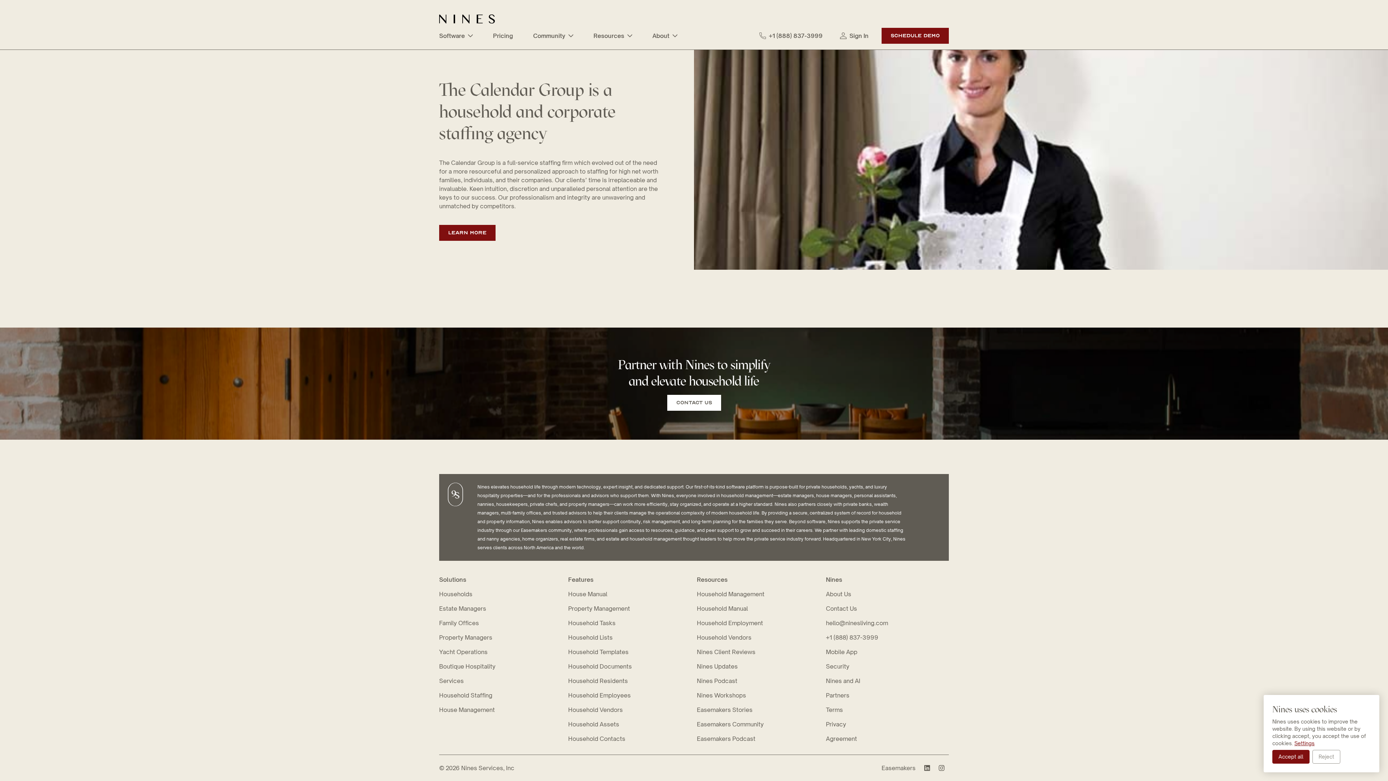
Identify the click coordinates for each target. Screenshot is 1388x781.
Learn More (467, 233)
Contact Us (694, 403)
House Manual (587, 594)
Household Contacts (596, 738)
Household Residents (598, 680)
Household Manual (722, 608)
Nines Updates (717, 666)
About (660, 35)
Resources (609, 35)
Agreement (841, 738)
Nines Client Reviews (726, 652)
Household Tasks (592, 623)
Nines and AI (843, 680)
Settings (1304, 743)
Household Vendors (595, 709)
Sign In (859, 35)
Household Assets (593, 724)
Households (455, 594)
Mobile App (841, 652)
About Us (838, 594)
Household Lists (590, 637)
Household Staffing (465, 695)
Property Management (599, 608)
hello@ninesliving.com (857, 623)
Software (452, 35)
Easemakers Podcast (726, 738)
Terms (834, 709)
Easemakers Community (730, 724)
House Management (467, 709)
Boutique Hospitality (467, 666)
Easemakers (899, 768)
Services (451, 680)
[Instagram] (941, 768)
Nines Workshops (721, 695)
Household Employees (599, 695)
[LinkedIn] (927, 768)
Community (549, 35)
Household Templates (598, 652)
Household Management (730, 594)
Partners (837, 695)
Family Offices (459, 623)
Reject (1326, 757)
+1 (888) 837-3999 (796, 35)
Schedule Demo (915, 36)
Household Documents (600, 666)
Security (837, 666)
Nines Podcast (717, 680)
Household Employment (730, 623)
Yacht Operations (463, 652)
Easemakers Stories (725, 709)
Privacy (836, 724)
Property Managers (465, 637)
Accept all (1290, 757)
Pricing (503, 35)
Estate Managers (462, 608)
